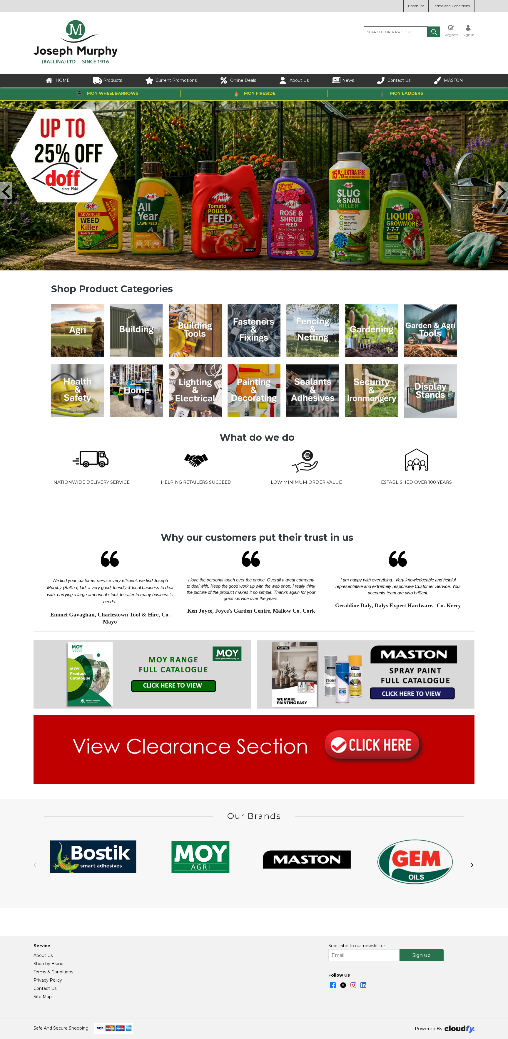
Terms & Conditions (53, 972)
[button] (434, 31)
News (348, 80)
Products (112, 80)
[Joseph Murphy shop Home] (76, 64)
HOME (63, 80)
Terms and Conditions (451, 6)
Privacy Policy (48, 980)
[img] (333, 985)
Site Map (43, 996)
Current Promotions (176, 80)
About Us (299, 80)
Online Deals (243, 80)
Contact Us (398, 80)
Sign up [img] (421, 955)
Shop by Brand (48, 963)
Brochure (416, 6)
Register (451, 35)
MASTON (453, 80)
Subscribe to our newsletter (356, 945)
